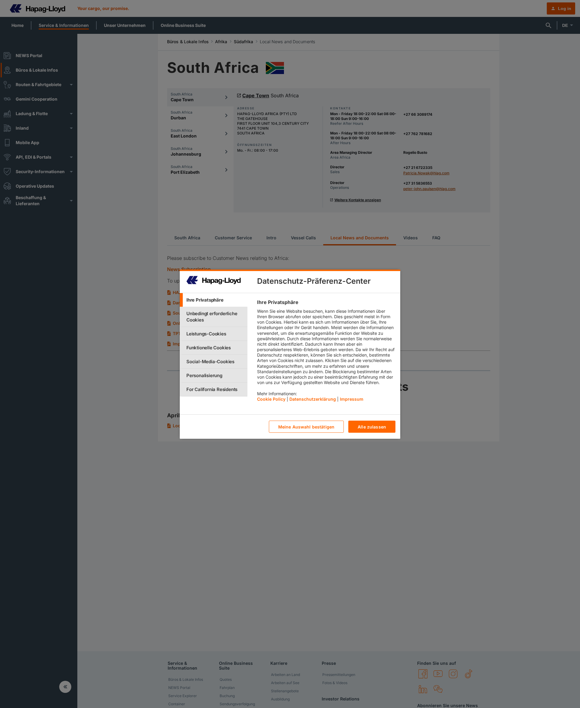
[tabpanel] (326, 352)
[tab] (213, 300)
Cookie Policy (271, 398)
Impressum (351, 398)
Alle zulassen (372, 426)
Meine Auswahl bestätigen (306, 426)
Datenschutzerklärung (312, 398)
